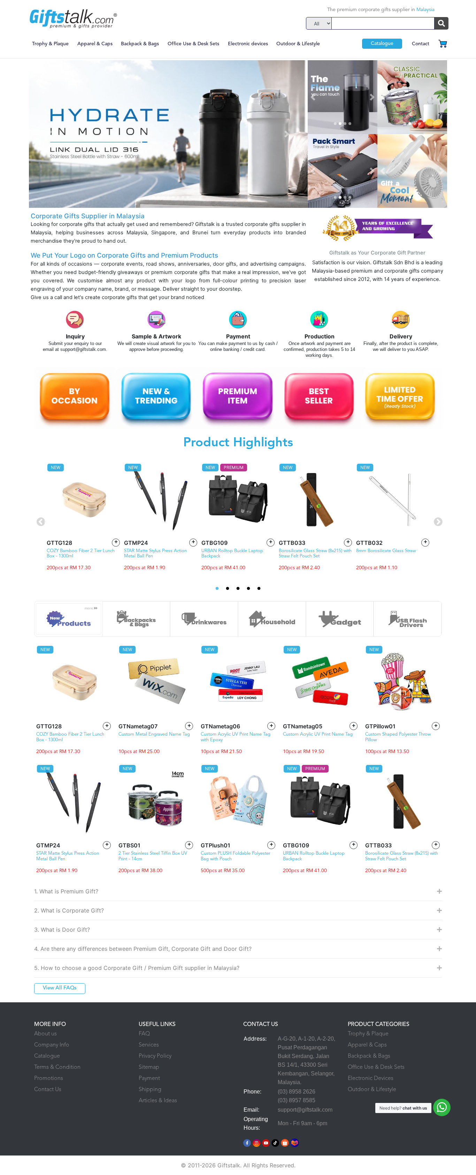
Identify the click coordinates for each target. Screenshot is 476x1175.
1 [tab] (217, 588)
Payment (149, 1078)
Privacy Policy (155, 1056)
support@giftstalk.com (305, 1110)
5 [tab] (258, 588)
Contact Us (47, 1089)
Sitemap (149, 1067)
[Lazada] (295, 1142)
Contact (420, 43)
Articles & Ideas (158, 1101)
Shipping (150, 1089)
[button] (50, 134)
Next (436, 520)
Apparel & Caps (95, 43)
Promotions (48, 1078)
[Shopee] (285, 1142)
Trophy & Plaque (50, 43)
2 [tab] (227, 588)
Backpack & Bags (140, 43)
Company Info (51, 1045)
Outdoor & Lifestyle (298, 43)
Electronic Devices (370, 1078)
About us (45, 1034)
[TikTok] (275, 1142)
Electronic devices (248, 43)
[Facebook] (247, 1142)
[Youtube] (266, 1142)
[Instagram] (256, 1142)
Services (149, 1045)
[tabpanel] (83, 516)
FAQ (144, 1034)
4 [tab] (248, 588)
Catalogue (382, 43)
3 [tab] (238, 588)
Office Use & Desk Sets (193, 43)
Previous (39, 520)
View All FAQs (60, 988)
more (89, 608)
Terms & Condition (57, 1067)
